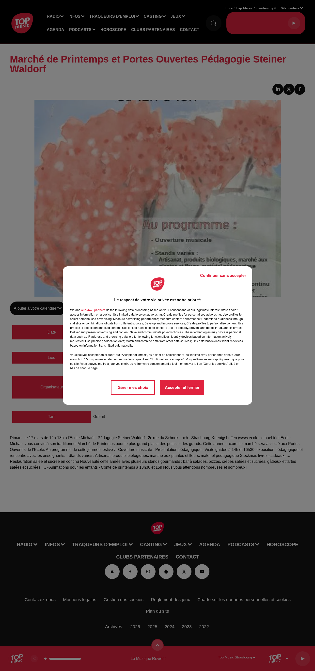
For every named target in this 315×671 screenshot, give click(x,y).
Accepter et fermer (182, 387)
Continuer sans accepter (223, 275)
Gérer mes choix (133, 387)
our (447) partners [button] (93, 310)
